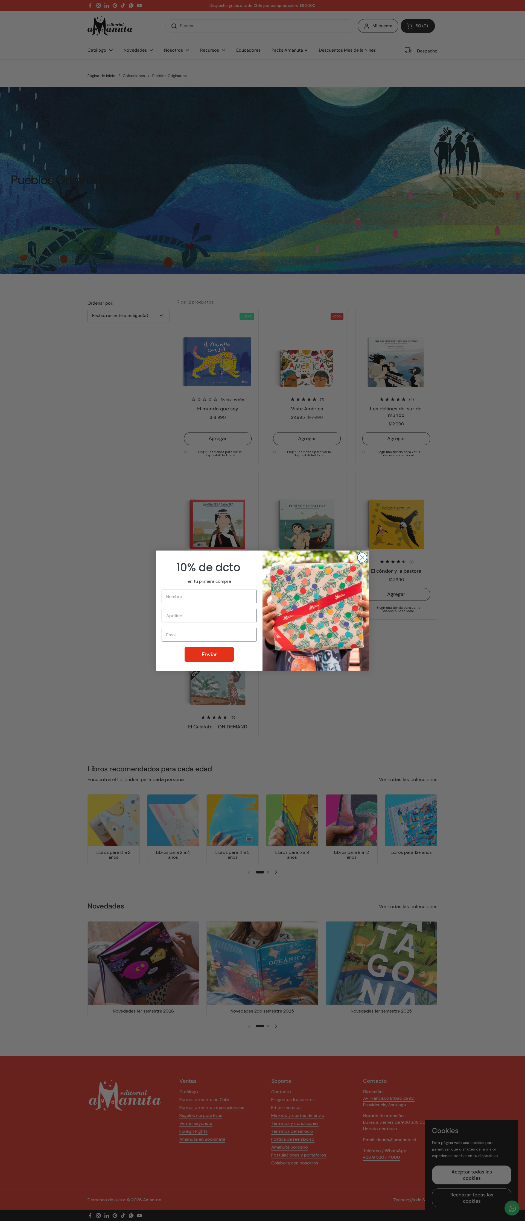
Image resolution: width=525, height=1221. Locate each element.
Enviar (209, 654)
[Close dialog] (362, 557)
